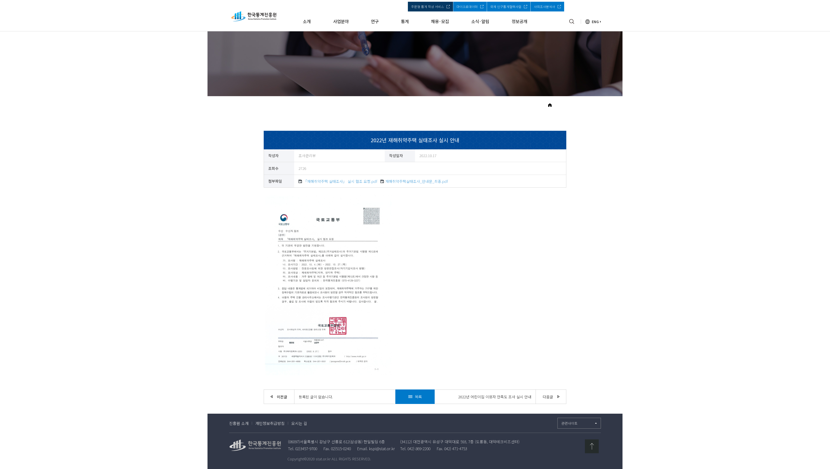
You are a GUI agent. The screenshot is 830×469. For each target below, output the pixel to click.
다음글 (548, 396)
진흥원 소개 (239, 423)
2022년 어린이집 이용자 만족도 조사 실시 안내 (494, 396)
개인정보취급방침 (270, 423)
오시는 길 (299, 423)
